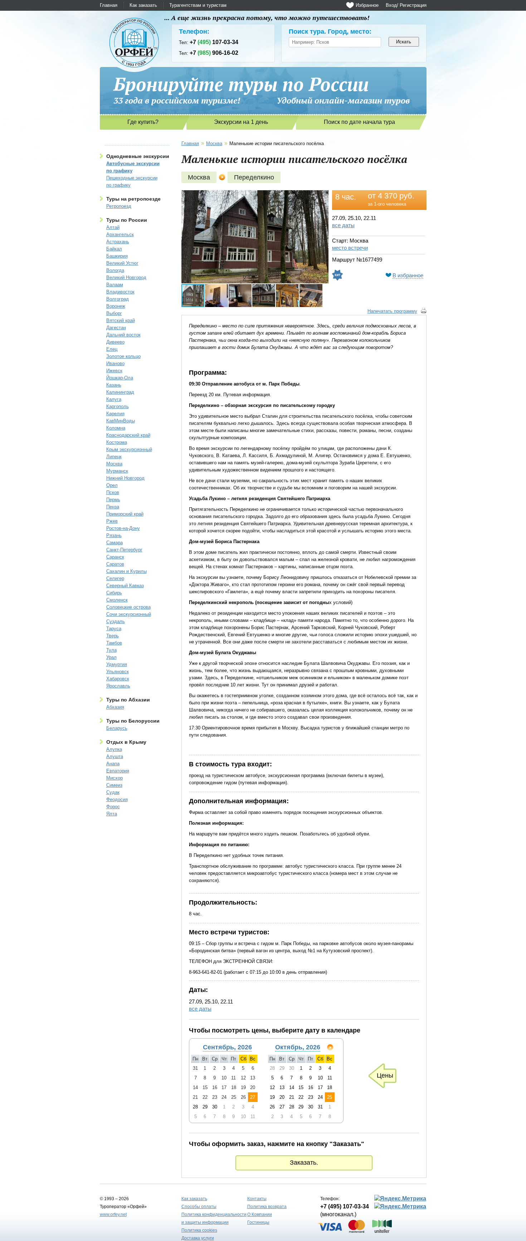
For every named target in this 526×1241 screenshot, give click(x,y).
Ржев (112, 521)
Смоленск (117, 600)
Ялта (111, 813)
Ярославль (118, 686)
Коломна (115, 428)
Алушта (114, 756)
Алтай (113, 227)
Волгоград (117, 299)
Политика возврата (267, 1206)
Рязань (114, 535)
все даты (343, 225)
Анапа (113, 763)
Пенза (112, 506)
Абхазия (115, 707)
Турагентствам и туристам (198, 5)
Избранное (367, 5)
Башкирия (117, 256)
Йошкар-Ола (119, 377)
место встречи (350, 248)
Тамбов (114, 643)
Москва (114, 463)
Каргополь (117, 406)
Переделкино (254, 177)
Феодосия (117, 799)
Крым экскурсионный (129, 449)
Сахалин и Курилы (126, 571)
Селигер (115, 578)
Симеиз (114, 785)
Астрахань (117, 241)
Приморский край (124, 514)
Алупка (114, 749)
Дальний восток (123, 334)
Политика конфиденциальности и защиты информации (214, 1218)
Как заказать (143, 5)
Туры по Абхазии (128, 700)
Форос (113, 806)
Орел (112, 485)
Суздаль (115, 621)
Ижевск (114, 370)
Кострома (116, 442)
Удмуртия (116, 664)
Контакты (257, 1198)
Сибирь (114, 592)
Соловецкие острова (128, 607)
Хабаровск (117, 678)
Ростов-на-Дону (123, 528)
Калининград (120, 392)
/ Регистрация (412, 5)
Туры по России (126, 220)
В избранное (408, 275)
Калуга (113, 399)
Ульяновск (117, 671)
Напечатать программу (392, 311)
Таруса (113, 628)
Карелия (115, 413)
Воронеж (115, 306)
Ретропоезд (118, 206)
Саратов (115, 564)
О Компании (259, 1214)
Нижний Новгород (125, 478)
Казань (113, 385)
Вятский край (120, 320)
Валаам (114, 284)
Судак (113, 792)
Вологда (115, 270)
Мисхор (114, 778)
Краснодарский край (128, 435)
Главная (108, 5)
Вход (391, 5)
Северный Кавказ (125, 585)
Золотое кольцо (123, 356)
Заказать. (304, 1162)
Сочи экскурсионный (128, 614)
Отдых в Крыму (126, 742)
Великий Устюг (122, 263)
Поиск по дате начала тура (359, 122)
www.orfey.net (113, 1214)
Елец (111, 349)
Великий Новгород (126, 277)
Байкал (114, 248)
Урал (111, 657)
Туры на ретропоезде (133, 199)
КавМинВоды (120, 420)
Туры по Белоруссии (133, 721)
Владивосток (120, 291)
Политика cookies (199, 1230)
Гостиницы (258, 1222)
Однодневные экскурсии (137, 156)
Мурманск (117, 471)
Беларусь (116, 728)
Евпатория (117, 770)
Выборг (114, 313)
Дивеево (115, 342)
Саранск (115, 557)
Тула (111, 650)
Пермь (113, 499)
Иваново (115, 363)
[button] (322, 196)
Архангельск (120, 234)
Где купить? (143, 122)
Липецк (114, 456)
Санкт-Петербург (124, 549)
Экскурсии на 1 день (241, 122)
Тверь (112, 635)
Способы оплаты (198, 1206)
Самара (114, 542)
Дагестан (116, 327)
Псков (112, 492)
